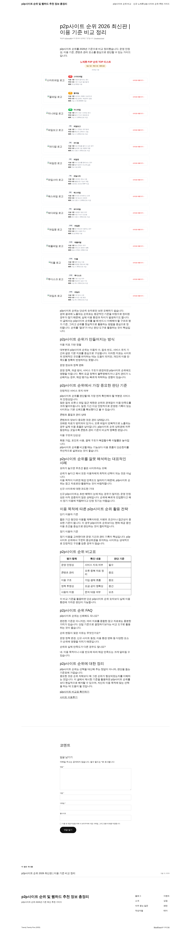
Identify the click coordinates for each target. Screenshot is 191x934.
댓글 (62, 767)
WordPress (157, 927)
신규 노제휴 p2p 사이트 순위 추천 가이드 (151, 4)
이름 (62, 793)
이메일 (63, 803)
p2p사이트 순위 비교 (122, 4)
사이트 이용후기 (68, 697)
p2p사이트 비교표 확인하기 (74, 691)
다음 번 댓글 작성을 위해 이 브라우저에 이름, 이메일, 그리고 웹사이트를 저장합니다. (91, 823)
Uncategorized (99, 38)
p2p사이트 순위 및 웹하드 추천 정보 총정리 (44, 3)
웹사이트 (63, 813)
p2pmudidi (68, 38)
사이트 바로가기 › (138, 80)
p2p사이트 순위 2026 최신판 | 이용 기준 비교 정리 (48, 873)
